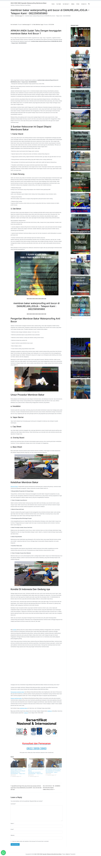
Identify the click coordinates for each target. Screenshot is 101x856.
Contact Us (83, 4)
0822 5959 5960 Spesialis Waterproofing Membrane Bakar (29, 3)
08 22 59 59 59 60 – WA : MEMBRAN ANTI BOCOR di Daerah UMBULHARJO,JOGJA (51, 787)
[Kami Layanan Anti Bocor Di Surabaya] (80, 203)
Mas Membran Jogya (38, 24)
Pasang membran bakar (16, 698)
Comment (13, 803)
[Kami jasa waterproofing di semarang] (80, 244)
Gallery (72, 4)
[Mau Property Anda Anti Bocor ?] (80, 327)
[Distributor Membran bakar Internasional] (80, 37)
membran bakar (23, 708)
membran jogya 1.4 (26, 24)
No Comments (14, 24)
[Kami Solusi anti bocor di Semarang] (80, 306)
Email (12, 829)
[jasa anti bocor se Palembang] (80, 368)
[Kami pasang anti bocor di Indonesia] (80, 348)
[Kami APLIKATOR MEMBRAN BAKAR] (80, 182)
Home (53, 4)
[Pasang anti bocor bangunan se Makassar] (80, 265)
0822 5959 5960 (37, 748)
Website (12, 835)
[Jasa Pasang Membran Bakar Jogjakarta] (80, 223)
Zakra (67, 854)
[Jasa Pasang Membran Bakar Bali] (80, 78)
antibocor (49, 711)
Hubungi (26, 712)
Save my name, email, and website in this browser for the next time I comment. (30, 841)
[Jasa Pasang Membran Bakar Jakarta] (80, 140)
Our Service (65, 4)
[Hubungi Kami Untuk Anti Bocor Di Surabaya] (80, 120)
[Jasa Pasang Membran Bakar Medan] (80, 99)
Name (12, 823)
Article (77, 4)
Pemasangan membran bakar (17, 692)
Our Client (58, 4)
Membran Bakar (14, 486)
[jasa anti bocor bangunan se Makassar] (80, 389)
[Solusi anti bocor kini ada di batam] (80, 285)
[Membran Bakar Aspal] (80, 58)
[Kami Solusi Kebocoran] (80, 161)
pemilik (14, 629)
